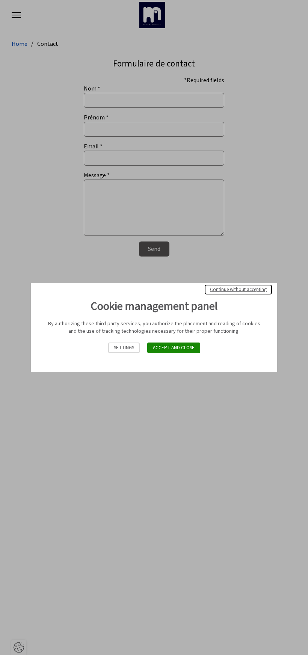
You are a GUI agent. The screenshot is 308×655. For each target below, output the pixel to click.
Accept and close (174, 347)
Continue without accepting (238, 289)
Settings (124, 347)
